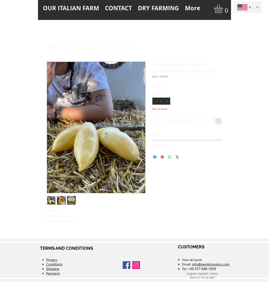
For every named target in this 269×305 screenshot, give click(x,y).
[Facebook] (126, 265)
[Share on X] (177, 157)
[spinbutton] (161, 101)
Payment (53, 273)
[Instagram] (136, 265)
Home (51, 47)
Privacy (52, 259)
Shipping (52, 269)
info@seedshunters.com (211, 264)
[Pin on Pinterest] (162, 157)
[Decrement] (155, 101)
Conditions (54, 264)
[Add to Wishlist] (218, 121)
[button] (223, 9)
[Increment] (167, 101)
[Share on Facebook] (154, 157)
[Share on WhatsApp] (169, 157)
